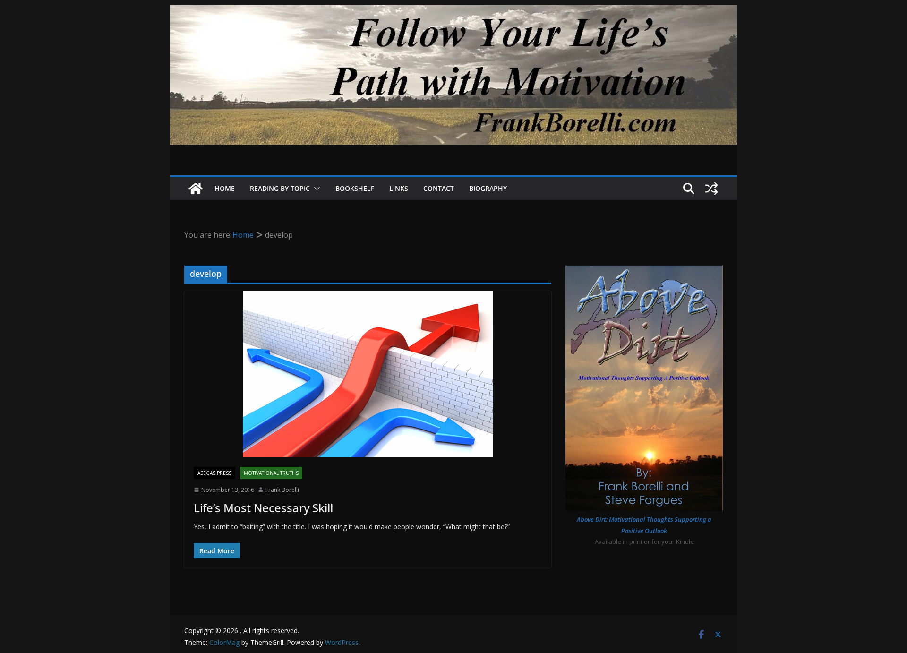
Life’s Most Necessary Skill (263, 508)
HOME (224, 188)
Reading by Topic (280, 188)
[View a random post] (711, 188)
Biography (488, 188)
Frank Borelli (282, 490)
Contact (438, 188)
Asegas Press (214, 473)
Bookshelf (354, 188)
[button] (315, 188)
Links (398, 188)
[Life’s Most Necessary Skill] (367, 374)
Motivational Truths (271, 473)
